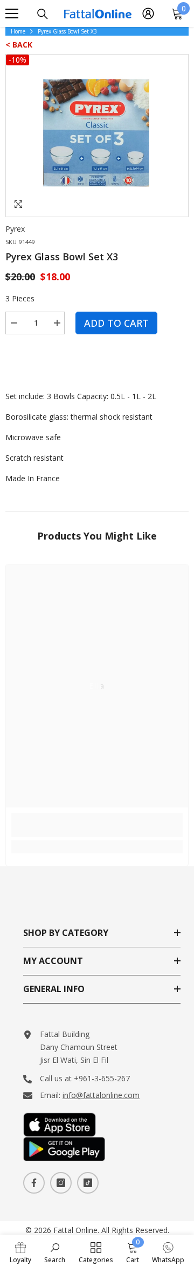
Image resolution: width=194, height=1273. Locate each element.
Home (18, 31)
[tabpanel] (97, 136)
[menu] (11, 13)
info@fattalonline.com (101, 1095)
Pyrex (15, 229)
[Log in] (148, 13)
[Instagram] (61, 1183)
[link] (97, 825)
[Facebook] (34, 1183)
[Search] (42, 14)
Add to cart (116, 322)
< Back (18, 44)
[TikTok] (88, 1183)
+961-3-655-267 (102, 1078)
